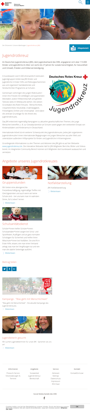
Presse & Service (13, 373)
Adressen (55, 373)
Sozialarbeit (34, 373)
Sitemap (55, 376)
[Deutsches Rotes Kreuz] (6, 4)
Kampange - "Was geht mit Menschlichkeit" (25, 299)
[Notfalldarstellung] (68, 173)
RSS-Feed (55, 384)
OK (77, 406)
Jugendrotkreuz (34, 376)
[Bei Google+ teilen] (14, 269)
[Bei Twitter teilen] (4, 269)
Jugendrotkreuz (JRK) (33, 45)
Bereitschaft (34, 378)
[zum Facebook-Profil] (44, 398)
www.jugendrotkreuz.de (12, 146)
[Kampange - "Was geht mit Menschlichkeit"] (27, 286)
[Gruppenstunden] (22, 173)
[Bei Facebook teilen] (9, 269)
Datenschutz (56, 378)
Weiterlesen (10, 203)
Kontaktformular (77, 373)
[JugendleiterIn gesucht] (27, 324)
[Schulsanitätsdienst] (22, 214)
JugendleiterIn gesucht (14, 337)
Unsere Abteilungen (19, 45)
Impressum (55, 381)
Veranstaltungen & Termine (13, 377)
